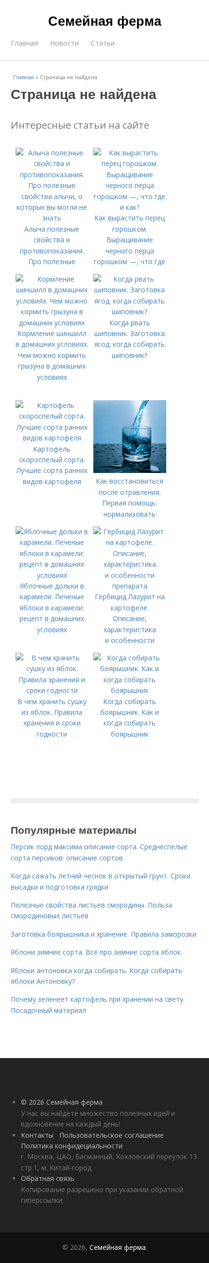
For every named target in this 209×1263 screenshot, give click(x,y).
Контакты (37, 1135)
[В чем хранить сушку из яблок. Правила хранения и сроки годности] (52, 690)
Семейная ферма (104, 20)
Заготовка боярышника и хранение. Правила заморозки (103, 934)
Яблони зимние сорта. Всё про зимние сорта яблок (96, 952)
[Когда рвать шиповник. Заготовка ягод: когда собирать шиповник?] (129, 311)
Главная (24, 43)
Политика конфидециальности (71, 1145)
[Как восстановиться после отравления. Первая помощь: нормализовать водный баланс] (129, 470)
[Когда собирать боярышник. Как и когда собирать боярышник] (129, 690)
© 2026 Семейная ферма (62, 1102)
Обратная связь (47, 1178)
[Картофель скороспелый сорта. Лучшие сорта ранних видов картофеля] (52, 437)
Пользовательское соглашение (111, 1135)
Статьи (103, 43)
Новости (64, 43)
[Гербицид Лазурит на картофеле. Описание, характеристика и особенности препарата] (129, 585)
